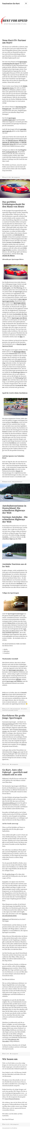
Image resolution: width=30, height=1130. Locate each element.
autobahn (25, 708)
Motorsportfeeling (7, 724)
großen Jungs (10, 874)
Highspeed (5, 919)
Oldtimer (23, 744)
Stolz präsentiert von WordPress (9, 1128)
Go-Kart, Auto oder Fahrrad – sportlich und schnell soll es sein (14, 772)
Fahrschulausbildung (8, 803)
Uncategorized (16, 177)
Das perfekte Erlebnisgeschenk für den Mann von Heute (13, 204)
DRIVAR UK (5, 142)
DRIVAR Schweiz (13, 140)
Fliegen (15, 752)
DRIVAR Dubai (14, 142)
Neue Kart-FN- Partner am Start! (14, 41)
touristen (16, 710)
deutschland (5, 710)
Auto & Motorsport (18, 481)
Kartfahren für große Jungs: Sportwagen (13, 716)
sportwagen (11, 710)
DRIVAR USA (22, 140)
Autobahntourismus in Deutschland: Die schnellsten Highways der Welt (14, 509)
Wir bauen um (10, 1059)
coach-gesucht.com (11, 151)
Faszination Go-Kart (11, 3)
